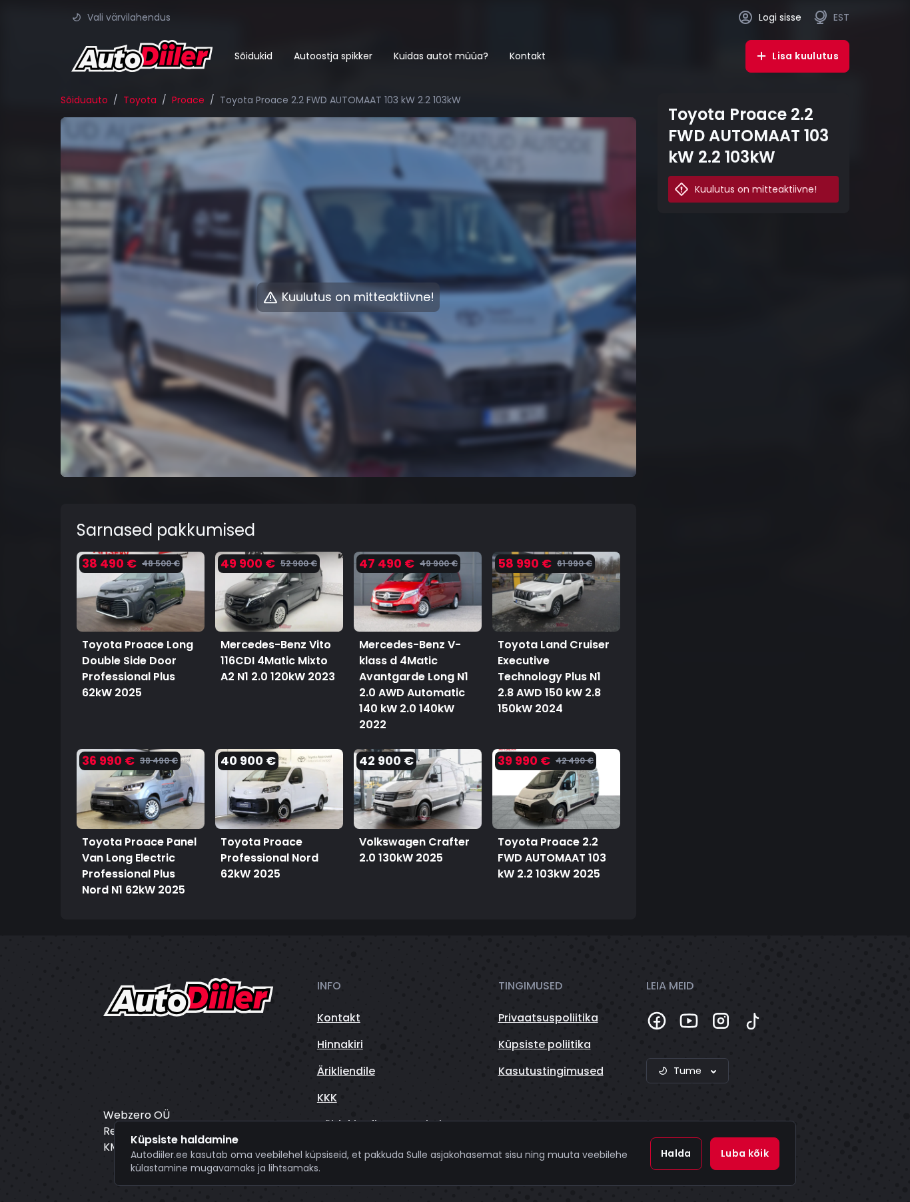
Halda (676, 1153)
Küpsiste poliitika (544, 1044)
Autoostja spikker (333, 56)
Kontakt (528, 56)
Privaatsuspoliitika (548, 1017)
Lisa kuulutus (805, 56)
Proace (188, 100)
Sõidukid (253, 56)
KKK (327, 1097)
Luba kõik (745, 1153)
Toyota (140, 100)
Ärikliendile (346, 1071)
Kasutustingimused (551, 1071)
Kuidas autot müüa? (441, 56)
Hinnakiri (340, 1044)
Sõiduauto (84, 100)
